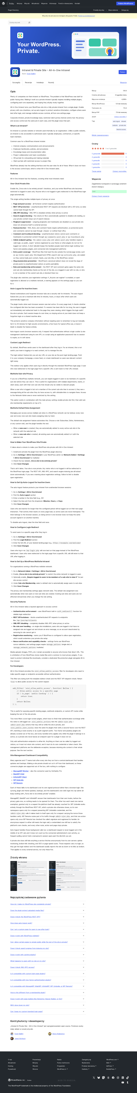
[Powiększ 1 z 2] (45, 864)
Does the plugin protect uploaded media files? (27, 910)
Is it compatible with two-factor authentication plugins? (30, 980)
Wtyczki (35, 1066)
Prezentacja (37, 1059)
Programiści (61, 1066)
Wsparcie (123, 83)
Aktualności (12, 1063)
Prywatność (12, 1069)
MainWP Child (18, 774)
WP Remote (18, 783)
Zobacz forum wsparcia (100, 196)
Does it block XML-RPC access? (22, 967)
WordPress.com (112, 1059)
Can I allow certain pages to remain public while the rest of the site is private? (39, 942)
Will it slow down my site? (19, 1005)
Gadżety (85, 1069)
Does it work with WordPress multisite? (24, 936)
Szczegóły (16, 83)
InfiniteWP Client (20, 777)
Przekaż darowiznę (89, 1066)
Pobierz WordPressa (125, 3)
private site (122, 125)
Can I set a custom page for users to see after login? (29, 929)
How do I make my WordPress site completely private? (30, 904)
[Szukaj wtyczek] (29, 23)
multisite (115, 125)
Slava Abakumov (58, 1034)
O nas (10, 1059)
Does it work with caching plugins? (23, 955)
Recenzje (28, 83)
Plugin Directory (13, 10)
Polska (29, 1080)
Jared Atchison (20, 1039)
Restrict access (121, 129)
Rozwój (51, 83)
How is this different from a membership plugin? (27, 993)
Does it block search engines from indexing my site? (29, 948)
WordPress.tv (62, 1069)
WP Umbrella (18, 780)
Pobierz (122, 72)
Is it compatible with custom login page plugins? (27, 974)
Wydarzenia (86, 1063)
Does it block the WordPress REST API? (25, 917)
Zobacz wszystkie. (120, 171)
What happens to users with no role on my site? (28, 961)
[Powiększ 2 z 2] (83, 864)
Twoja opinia (96, 171)
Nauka (59, 1059)
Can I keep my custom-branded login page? (26, 1012)
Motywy (35, 1063)
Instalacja (40, 83)
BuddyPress (111, 1069)
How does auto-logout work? (21, 923)
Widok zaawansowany (100, 135)
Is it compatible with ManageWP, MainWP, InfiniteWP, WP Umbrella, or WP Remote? (41, 986)
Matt (108, 1063)
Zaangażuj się (86, 1059)
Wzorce (35, 1069)
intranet (123, 121)
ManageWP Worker (21, 771)
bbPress (110, 1066)
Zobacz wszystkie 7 (120, 116)
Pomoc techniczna (63, 1063)
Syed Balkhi (31, 74)
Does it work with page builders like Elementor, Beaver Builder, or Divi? (36, 999)
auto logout (116, 121)
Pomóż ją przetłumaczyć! (86, 16)
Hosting (10, 1066)
